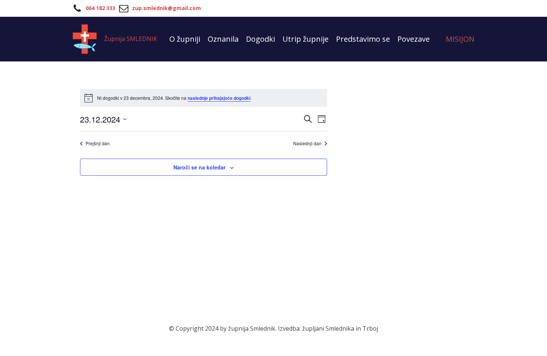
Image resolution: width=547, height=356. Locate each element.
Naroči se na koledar (199, 167)
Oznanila (223, 39)
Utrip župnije (305, 39)
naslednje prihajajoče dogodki (219, 98)
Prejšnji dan (98, 143)
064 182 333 (100, 8)
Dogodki (260, 39)
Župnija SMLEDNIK (130, 39)
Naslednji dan (307, 143)
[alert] (203, 98)
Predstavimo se (363, 39)
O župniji (184, 39)
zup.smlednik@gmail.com (166, 8)
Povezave (413, 39)
